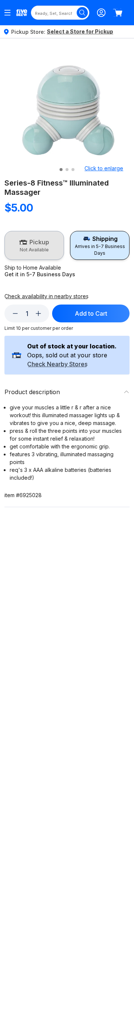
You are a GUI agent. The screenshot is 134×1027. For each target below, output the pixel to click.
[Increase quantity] (38, 313)
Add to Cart (91, 313)
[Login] (101, 12)
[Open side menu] (7, 12)
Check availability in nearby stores (46, 296)
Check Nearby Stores (57, 364)
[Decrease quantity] (15, 313)
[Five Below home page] (21, 12)
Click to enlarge (103, 168)
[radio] (34, 245)
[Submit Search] (82, 12)
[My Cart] (117, 12)
